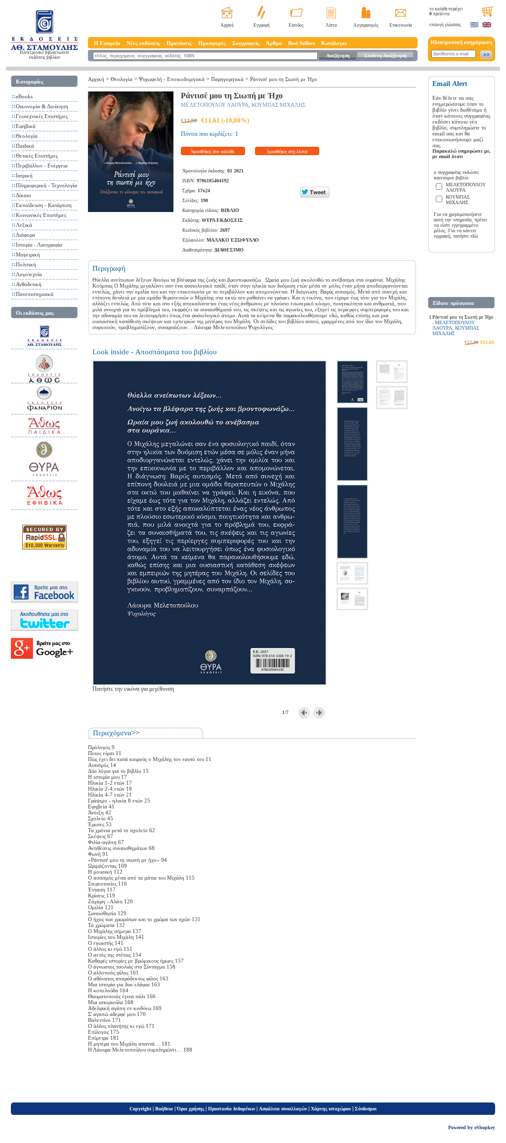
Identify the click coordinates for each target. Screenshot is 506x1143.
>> (135, 733)
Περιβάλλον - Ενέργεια (42, 166)
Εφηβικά (26, 126)
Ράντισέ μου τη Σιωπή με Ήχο (283, 79)
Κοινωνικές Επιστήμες (41, 215)
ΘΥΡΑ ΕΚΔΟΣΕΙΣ (222, 220)
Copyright (140, 1108)
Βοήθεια (164, 1108)
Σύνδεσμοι (366, 1108)
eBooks (24, 96)
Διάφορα (25, 235)
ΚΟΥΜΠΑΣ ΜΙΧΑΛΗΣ (278, 105)
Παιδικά (25, 146)
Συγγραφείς (245, 43)
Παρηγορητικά (227, 79)
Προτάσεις (179, 43)
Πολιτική (26, 264)
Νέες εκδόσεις (143, 43)
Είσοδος (296, 25)
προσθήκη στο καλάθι (213, 151)
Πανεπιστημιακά (34, 294)
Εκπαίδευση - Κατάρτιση (44, 205)
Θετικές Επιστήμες (37, 156)
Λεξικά (24, 225)
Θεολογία (27, 136)
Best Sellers (301, 43)
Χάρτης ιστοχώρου (331, 1108)
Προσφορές (212, 43)
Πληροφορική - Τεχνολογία (46, 185)
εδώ (474, 236)
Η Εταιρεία (107, 43)
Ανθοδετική (29, 284)
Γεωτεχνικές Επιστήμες (42, 116)
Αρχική (227, 25)
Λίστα (331, 25)
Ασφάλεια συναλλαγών (283, 1108)
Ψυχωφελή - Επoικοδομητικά (172, 79)
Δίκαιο (23, 195)
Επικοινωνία (400, 25)
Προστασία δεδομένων (231, 1108)
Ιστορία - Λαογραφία (39, 245)
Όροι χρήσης (190, 1108)
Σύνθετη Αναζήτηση (385, 55)
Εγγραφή (261, 25)
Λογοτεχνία (29, 274)
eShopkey (484, 1127)
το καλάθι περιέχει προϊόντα (446, 11)
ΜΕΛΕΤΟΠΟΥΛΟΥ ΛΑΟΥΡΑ (215, 105)
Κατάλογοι (333, 43)
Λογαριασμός (366, 25)
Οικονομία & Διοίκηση (42, 106)
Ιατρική (24, 175)
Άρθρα (274, 43)
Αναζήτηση (338, 55)
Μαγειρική (28, 254)
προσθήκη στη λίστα (287, 151)
